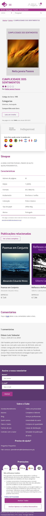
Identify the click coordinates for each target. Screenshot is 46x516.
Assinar (7, 394)
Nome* (4, 374)
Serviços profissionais (33, 416)
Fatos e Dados (6, 424)
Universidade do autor (33, 420)
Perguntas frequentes (8, 446)
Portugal (9, 10)
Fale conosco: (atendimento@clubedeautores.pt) (18, 450)
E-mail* (5, 383)
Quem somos (5, 420)
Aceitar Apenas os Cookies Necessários (23, 507)
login (7, 316)
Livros (10, 20)
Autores (3, 413)
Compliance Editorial (33, 413)
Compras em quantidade (34, 424)
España (15, 10)
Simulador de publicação (34, 434)
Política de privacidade (33, 409)
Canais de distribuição (33, 428)
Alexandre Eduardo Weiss (9, 291)
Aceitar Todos (23, 501)
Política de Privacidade (12, 497)
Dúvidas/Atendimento (8, 409)
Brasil (3, 10)
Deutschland (23, 10)
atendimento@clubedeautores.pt (11, 220)
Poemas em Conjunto (10, 288)
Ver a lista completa (10, 239)
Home (5, 20)
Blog (2, 416)
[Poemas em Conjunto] (15, 264)
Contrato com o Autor (8, 432)
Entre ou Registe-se (34, 4)
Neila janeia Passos (12, 89)
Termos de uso (6, 428)
